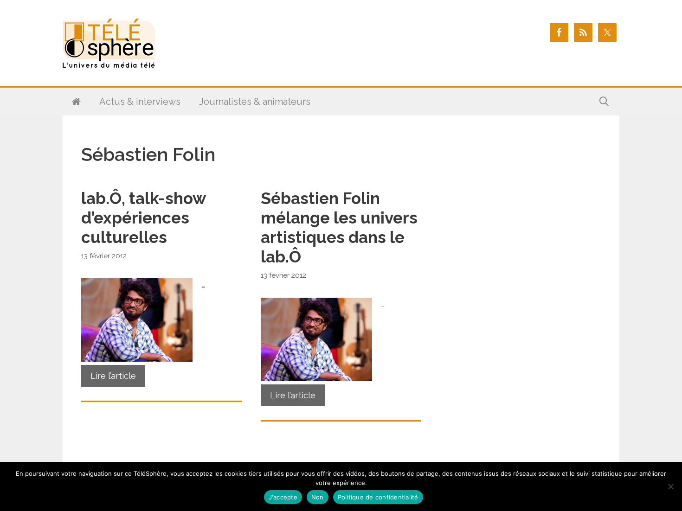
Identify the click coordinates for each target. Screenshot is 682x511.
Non (317, 497)
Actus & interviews (139, 101)
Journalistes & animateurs (254, 101)
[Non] (670, 486)
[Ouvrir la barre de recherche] (604, 101)
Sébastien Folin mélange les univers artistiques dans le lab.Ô (339, 227)
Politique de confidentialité (378, 497)
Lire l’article (113, 376)
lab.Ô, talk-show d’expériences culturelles (143, 218)
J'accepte (283, 497)
